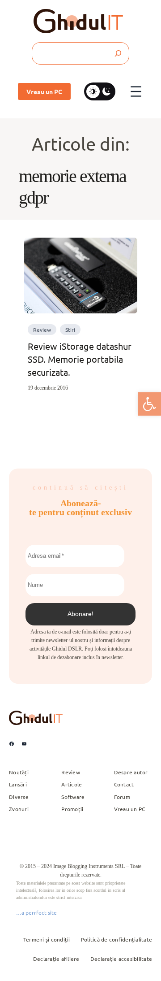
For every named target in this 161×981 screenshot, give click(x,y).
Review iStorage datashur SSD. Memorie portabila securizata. (79, 359)
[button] (149, 404)
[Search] (118, 53)
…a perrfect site (36, 912)
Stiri (70, 329)
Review (42, 329)
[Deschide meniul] (136, 91)
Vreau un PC (44, 91)
